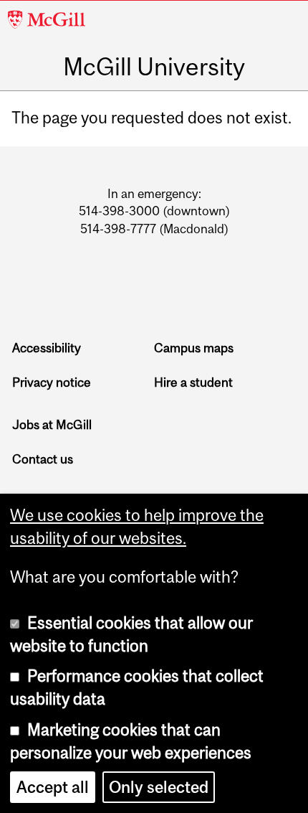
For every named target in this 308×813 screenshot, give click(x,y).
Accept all (52, 787)
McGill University (154, 66)
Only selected (158, 787)
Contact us (42, 459)
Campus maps (194, 348)
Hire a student (193, 382)
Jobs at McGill (52, 424)
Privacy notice (51, 382)
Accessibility (46, 348)
